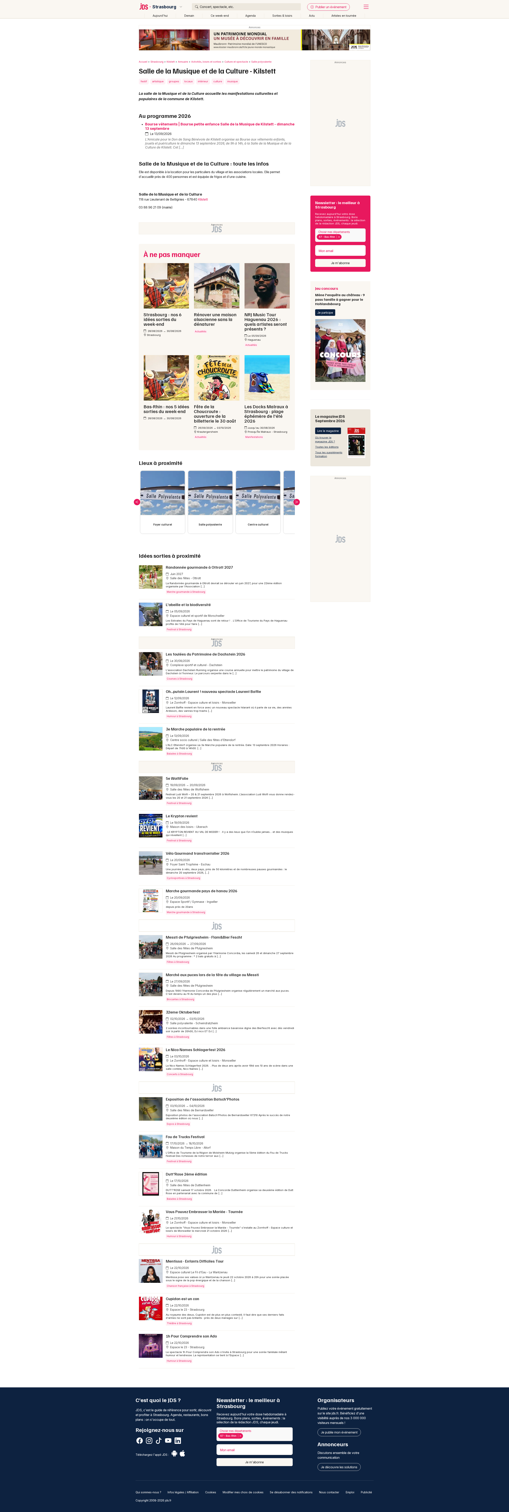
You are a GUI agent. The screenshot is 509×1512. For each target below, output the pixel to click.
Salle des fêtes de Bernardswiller (191, 1110)
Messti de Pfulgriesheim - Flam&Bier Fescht (204, 937)
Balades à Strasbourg (179, 753)
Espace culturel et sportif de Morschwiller (196, 615)
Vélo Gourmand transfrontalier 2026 (197, 853)
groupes (174, 81)
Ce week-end (220, 15)
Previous (137, 502)
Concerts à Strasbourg (180, 1074)
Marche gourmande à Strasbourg (186, 591)
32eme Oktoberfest (183, 1012)
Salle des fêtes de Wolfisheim (189, 789)
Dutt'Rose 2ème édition (186, 1174)
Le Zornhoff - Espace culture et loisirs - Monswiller (202, 702)
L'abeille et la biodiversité (188, 604)
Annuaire (183, 61)
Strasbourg (164, 7)
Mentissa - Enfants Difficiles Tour (195, 1261)
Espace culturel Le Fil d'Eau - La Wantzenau (198, 1272)
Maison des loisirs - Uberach (188, 826)
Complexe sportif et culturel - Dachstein (195, 665)
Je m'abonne (340, 263)
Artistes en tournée (343, 15)
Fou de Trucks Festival (185, 1137)
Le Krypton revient (182, 816)
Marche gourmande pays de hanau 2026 (201, 891)
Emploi (350, 1492)
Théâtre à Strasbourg (179, 1323)
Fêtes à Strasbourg (178, 961)
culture (217, 81)
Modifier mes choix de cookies (243, 1492)
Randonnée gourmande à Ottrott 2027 (199, 567)
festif (144, 81)
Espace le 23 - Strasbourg (186, 1309)
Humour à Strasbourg (179, 716)
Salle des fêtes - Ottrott (185, 578)
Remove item (339, 237)
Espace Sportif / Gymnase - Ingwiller (193, 901)
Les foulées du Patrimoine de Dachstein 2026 (205, 654)
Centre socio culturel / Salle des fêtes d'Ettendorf (202, 740)
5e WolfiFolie (177, 778)
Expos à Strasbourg (178, 1123)
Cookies (210, 1492)
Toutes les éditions (327, 446)
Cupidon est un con (182, 1299)
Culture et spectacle (236, 61)
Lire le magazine (328, 431)
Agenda (250, 15)
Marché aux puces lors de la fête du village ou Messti (212, 975)
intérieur (203, 81)
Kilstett (171, 61)
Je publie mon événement (339, 1432)
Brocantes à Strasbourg (180, 999)
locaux (188, 81)
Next (296, 502)
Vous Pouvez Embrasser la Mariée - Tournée (204, 1211)
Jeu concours (340, 296)
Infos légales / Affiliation (183, 1492)
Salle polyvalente (261, 61)
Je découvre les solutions (339, 1467)
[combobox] (340, 235)
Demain (189, 15)
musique (232, 81)
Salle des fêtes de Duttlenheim (189, 1185)
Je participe (325, 312)
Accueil (143, 61)
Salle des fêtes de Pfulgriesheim (191, 948)
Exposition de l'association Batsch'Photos (203, 1099)
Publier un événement (330, 7)
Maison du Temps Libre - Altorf (190, 1147)
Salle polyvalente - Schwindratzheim (193, 1023)
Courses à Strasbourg (179, 678)
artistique (158, 81)
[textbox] (343, 237)
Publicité (366, 1492)
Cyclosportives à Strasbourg (183, 878)
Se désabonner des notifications (291, 1492)
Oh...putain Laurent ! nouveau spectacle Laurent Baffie (213, 691)
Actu (312, 15)
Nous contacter (329, 1492)
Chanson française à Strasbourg (185, 1285)
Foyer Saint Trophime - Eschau (189, 864)
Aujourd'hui (160, 15)
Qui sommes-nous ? (148, 1492)
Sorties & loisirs (282, 15)
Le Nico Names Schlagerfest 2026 (195, 1049)
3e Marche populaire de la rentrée (195, 729)
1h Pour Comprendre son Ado (191, 1336)
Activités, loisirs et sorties (206, 61)
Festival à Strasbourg (179, 629)
